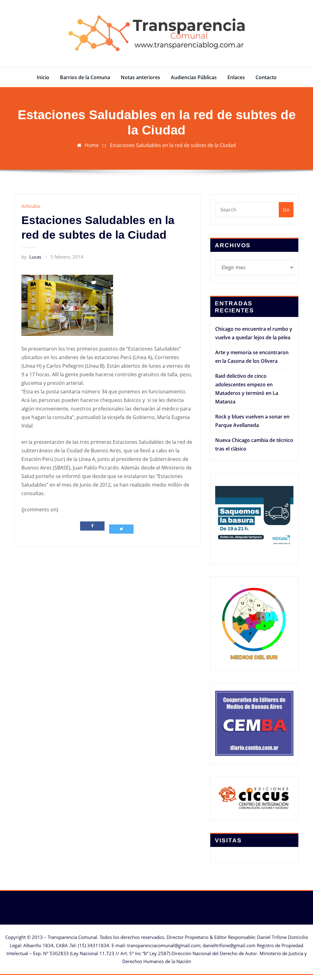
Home (92, 145)
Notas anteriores (140, 77)
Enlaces (236, 77)
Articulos (30, 206)
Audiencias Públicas (194, 77)
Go (286, 209)
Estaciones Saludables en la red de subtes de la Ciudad (173, 145)
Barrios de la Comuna (85, 77)
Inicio (43, 77)
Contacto (266, 77)
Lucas (31, 257)
